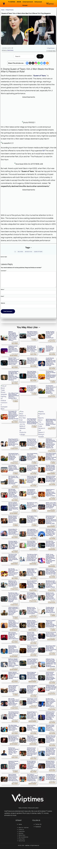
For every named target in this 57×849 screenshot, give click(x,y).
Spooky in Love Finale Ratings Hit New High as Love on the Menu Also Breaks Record (12, 583)
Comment (4, 270)
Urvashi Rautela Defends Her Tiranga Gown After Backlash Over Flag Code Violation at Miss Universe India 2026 (51, 361)
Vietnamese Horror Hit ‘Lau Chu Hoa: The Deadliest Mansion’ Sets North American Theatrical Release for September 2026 (51, 519)
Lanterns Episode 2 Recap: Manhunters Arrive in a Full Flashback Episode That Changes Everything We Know (13, 611)
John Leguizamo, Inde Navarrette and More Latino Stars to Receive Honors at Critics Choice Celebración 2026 (32, 532)
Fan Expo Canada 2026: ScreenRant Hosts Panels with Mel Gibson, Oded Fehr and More (50, 468)
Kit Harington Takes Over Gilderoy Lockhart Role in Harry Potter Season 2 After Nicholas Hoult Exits (32, 519)
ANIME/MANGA (33, 549)
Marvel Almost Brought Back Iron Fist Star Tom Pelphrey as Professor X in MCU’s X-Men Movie (13, 635)
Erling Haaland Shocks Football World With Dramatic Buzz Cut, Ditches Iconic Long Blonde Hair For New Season (13, 649)
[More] (47, 63)
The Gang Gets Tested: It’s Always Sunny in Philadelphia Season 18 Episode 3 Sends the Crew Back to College (51, 375)
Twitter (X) (38, 824)
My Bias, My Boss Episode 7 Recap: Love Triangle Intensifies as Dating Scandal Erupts (50, 334)
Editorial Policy (22, 835)
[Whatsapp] (38, 63)
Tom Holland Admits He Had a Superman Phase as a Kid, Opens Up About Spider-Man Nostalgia (13, 715)
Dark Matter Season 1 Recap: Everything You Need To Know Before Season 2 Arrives (32, 334)
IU (15, 251)
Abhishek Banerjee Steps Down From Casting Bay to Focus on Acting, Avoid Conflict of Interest (51, 739)
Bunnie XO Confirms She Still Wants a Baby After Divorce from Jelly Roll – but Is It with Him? (13, 738)
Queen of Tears (39, 75)
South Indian (33, 354)
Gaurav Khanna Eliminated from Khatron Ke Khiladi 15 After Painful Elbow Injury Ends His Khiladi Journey (13, 777)
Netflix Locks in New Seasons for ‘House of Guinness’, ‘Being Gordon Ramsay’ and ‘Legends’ (51, 505)
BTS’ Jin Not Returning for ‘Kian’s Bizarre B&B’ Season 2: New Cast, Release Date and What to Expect (13, 702)
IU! (43, 150)
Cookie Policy (22, 831)
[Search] (40, 56)
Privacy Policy (22, 839)
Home (2, 10)
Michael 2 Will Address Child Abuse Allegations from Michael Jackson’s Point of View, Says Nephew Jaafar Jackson (32, 636)
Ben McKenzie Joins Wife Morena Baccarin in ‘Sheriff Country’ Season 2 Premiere (32, 505)
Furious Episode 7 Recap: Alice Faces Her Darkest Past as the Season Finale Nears (32, 388)
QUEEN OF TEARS (38, 251)
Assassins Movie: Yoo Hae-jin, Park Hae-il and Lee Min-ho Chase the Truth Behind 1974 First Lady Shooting (32, 442)
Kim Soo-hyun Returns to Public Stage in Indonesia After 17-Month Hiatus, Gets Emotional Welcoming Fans (50, 702)
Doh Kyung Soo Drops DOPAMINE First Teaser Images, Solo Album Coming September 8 (32, 595)
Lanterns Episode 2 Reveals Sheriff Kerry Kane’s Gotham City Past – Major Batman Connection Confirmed (32, 689)
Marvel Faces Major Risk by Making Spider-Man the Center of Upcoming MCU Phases (51, 648)
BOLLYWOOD (52, 354)
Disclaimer (21, 833)
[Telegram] (41, 63)
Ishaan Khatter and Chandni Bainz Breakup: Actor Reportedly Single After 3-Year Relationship (32, 572)
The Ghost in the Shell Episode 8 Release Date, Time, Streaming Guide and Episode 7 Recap (13, 557)
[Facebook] (27, 63)
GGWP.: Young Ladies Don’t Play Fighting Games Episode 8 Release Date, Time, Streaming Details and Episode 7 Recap (50, 559)
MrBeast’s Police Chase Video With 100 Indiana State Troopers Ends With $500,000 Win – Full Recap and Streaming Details (51, 662)
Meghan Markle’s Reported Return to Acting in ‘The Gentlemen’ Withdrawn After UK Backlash (13, 675)
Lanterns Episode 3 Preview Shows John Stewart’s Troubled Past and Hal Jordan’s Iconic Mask (13, 688)
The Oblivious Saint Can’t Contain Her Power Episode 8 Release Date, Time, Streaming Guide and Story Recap (32, 557)
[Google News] (44, 63)
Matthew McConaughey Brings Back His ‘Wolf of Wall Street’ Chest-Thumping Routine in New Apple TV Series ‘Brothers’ (13, 336)
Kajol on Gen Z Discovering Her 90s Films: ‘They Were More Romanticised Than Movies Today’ (51, 571)
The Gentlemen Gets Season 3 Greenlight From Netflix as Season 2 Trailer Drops (32, 492)
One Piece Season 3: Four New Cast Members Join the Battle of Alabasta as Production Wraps (32, 421)
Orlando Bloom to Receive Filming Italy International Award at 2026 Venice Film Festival (13, 532)
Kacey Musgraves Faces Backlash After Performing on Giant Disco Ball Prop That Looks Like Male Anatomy (32, 675)
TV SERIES (34, 339)
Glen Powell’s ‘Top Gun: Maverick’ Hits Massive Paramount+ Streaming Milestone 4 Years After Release (13, 480)
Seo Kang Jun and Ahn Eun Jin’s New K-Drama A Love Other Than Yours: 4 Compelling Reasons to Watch (51, 584)
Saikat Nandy (10, 50)
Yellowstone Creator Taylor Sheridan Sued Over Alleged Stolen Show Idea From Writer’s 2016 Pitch (13, 623)
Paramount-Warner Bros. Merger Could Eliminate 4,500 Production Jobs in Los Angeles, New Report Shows (51, 532)
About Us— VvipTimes (23, 827)
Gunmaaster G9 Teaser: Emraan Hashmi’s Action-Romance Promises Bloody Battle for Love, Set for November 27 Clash (13, 415)
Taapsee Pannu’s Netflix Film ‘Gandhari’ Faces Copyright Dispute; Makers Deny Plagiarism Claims (51, 492)
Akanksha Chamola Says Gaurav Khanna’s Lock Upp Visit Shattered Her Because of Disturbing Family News (13, 765)
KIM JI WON (20, 251)
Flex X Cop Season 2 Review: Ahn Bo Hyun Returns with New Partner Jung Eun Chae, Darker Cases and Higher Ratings (51, 751)
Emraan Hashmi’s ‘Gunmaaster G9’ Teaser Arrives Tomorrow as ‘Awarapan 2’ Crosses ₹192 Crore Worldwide (32, 765)
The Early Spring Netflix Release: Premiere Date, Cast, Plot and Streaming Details (50, 610)
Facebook (38, 826)
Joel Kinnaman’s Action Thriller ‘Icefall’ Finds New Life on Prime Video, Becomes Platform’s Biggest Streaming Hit (50, 676)
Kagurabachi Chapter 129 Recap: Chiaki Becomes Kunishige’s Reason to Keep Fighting (32, 738)
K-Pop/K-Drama (10, 10)
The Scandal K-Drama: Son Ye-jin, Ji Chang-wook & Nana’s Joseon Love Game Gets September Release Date (51, 389)
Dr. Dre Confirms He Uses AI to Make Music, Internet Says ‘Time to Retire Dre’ (51, 634)
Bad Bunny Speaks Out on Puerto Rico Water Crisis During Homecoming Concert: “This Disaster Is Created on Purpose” (13, 662)
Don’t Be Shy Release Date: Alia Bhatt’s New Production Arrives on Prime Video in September (13, 572)
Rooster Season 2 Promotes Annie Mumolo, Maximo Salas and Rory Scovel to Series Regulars (12, 519)
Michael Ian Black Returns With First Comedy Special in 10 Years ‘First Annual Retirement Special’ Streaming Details (13, 506)
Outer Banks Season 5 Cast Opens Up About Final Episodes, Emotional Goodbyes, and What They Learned (51, 456)
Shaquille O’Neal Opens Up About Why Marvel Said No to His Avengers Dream (50, 728)
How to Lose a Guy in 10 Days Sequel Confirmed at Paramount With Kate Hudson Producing (31, 479)
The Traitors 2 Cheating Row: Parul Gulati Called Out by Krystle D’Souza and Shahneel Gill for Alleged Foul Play (32, 777)
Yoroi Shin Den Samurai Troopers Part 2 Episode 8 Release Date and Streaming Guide (50, 544)
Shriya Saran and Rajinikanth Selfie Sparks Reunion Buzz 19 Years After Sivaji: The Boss (32, 348)
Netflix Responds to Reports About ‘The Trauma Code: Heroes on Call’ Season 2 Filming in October (51, 422)
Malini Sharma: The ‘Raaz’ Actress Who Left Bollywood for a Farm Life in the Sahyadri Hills (32, 360)
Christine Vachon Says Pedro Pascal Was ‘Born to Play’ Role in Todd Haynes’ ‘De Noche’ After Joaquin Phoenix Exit (13, 545)
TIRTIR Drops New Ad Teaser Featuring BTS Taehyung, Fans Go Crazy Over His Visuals (51, 688)
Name (2, 289)
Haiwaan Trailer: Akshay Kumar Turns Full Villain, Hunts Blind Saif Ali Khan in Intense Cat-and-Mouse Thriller (13, 361)
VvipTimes (27, 845)
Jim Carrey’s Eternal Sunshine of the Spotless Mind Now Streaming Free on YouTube (32, 468)
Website (3, 303)
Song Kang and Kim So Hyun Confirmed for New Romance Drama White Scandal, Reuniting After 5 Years (13, 442)
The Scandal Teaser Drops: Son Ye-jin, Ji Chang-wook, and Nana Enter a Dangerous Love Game (13, 456)
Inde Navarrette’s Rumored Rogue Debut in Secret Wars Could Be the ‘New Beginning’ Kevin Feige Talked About (50, 715)
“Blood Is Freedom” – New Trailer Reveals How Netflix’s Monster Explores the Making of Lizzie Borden (51, 623)
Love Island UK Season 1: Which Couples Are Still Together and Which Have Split (13, 468)
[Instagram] (36, 63)
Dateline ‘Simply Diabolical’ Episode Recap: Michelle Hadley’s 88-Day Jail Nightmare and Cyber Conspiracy (32, 623)
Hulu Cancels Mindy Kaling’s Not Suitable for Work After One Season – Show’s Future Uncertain (32, 456)
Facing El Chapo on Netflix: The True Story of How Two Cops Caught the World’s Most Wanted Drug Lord (32, 715)
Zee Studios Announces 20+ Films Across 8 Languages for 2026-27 (50, 348)
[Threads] (33, 63)
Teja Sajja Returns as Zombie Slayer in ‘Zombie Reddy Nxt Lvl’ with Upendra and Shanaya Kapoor (51, 777)
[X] (30, 63)
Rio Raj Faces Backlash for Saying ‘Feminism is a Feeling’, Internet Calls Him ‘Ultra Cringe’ (13, 751)
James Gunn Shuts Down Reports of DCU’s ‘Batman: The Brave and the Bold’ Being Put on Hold (51, 479)
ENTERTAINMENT (14, 355)
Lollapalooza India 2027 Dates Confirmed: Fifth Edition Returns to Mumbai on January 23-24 (13, 349)
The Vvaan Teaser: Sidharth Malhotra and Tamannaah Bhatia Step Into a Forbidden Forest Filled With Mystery (32, 374)
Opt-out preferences (23, 837)
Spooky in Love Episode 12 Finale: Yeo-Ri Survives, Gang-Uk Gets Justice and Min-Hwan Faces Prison (50, 596)
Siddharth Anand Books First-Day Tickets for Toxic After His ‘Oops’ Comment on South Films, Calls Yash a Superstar (32, 751)
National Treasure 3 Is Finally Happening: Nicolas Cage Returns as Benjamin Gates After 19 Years (32, 649)
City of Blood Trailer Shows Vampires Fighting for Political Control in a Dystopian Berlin (13, 396)
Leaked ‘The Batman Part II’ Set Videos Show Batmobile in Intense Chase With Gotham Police (32, 661)
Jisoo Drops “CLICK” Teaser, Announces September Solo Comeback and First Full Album (32, 701)
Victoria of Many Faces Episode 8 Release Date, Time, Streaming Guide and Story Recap (32, 544)
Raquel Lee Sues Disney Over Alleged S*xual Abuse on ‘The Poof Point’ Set (32, 728)
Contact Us (21, 829)
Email (2, 296)
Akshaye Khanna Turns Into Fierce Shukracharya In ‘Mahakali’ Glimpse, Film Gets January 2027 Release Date (51, 764)
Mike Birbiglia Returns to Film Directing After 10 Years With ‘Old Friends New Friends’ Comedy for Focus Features (13, 493)
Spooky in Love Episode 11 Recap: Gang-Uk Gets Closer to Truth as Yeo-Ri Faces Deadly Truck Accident (32, 610)
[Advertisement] (28, 109)
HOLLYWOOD (15, 343)
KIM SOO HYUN (28, 251)
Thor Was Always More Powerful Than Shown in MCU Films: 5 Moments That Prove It (13, 728)
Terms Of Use (22, 840)
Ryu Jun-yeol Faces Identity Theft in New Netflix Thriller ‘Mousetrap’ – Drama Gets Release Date (32, 584)
